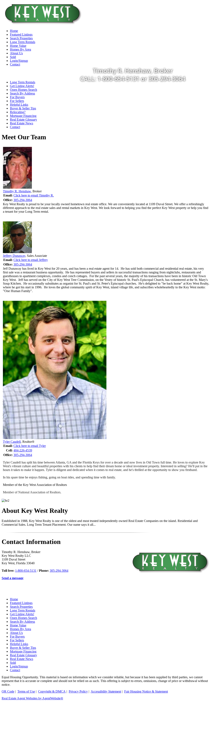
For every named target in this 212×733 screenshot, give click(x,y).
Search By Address (22, 93)
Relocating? (17, 112)
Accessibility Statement (106, 691)
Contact (15, 127)
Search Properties (21, 606)
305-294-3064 (22, 200)
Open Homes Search (23, 89)
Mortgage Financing (23, 116)
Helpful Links (19, 104)
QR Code (8, 691)
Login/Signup (19, 666)
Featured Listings (21, 603)
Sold (13, 662)
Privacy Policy (78, 691)
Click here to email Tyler (29, 446)
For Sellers (17, 101)
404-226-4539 (22, 450)
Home (14, 599)
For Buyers (17, 97)
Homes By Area (20, 629)
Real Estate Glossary (23, 119)
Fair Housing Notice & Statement (146, 691)
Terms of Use (26, 691)
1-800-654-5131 (25, 570)
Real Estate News (21, 123)
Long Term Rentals (22, 82)
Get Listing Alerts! (22, 86)
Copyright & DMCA (52, 691)
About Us (16, 633)
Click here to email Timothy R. (33, 195)
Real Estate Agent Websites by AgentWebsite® (32, 698)
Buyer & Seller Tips (23, 108)
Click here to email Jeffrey (30, 260)
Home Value (18, 625)
